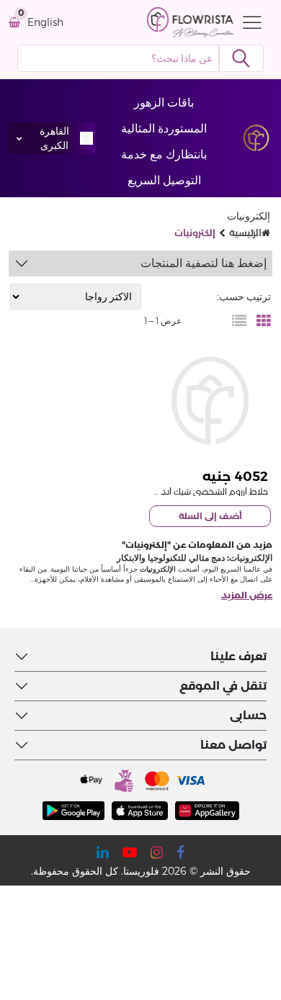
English (45, 23)
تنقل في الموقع (223, 686)
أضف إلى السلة (210, 515)
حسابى (248, 715)
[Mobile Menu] (248, 22)
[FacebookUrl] (180, 852)
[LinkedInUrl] (103, 852)
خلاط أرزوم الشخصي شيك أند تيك (207, 491)
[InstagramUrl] (157, 852)
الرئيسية (245, 232)
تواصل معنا (233, 745)
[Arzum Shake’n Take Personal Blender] (210, 400)
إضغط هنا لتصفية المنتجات (203, 263)
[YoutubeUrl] (129, 852)
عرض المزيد (246, 595)
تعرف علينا (238, 656)
